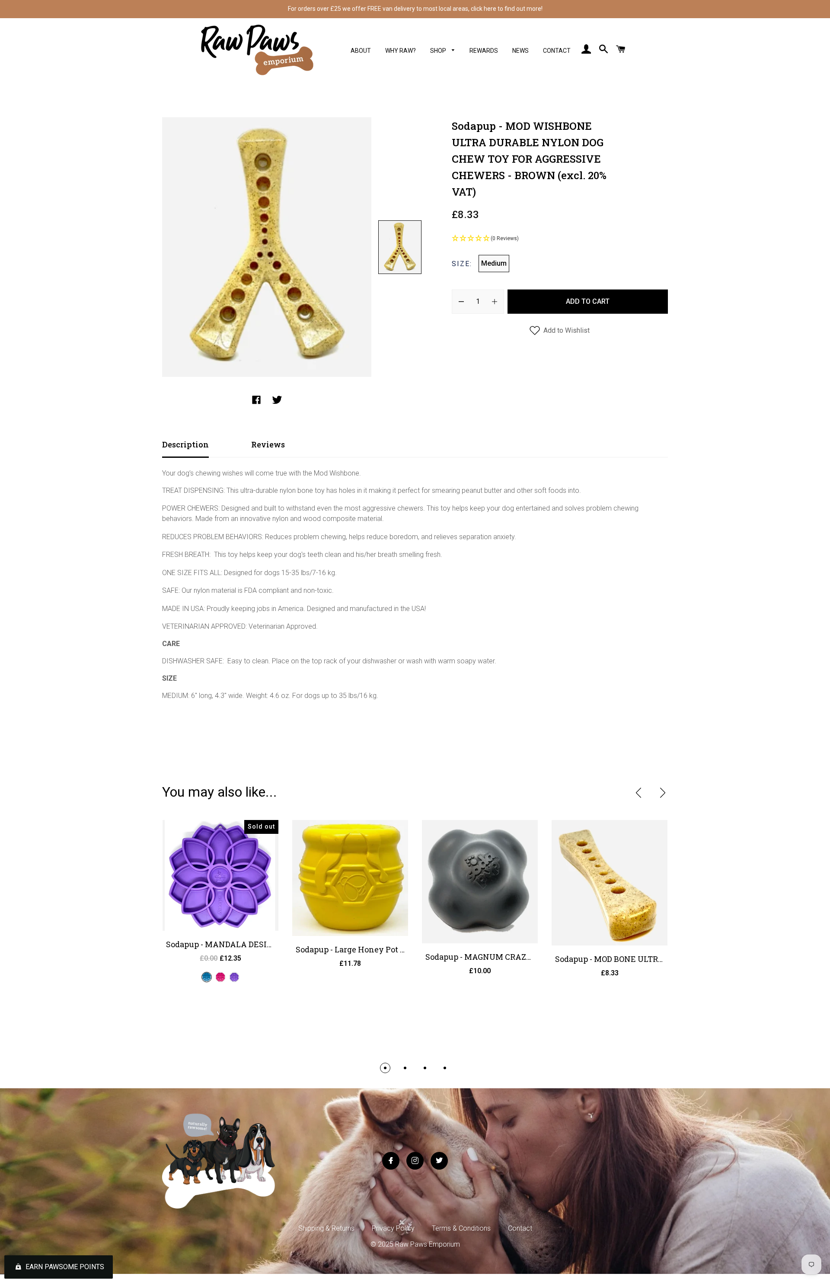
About (361, 50)
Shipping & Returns (326, 1228)
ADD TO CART (588, 301)
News (520, 50)
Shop (438, 50)
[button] (560, 239)
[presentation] (638, 793)
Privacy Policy (393, 1228)
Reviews (268, 444)
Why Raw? (400, 50)
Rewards (483, 50)
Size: (462, 264)
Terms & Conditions (461, 1228)
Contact (557, 50)
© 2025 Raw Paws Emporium (415, 1244)
